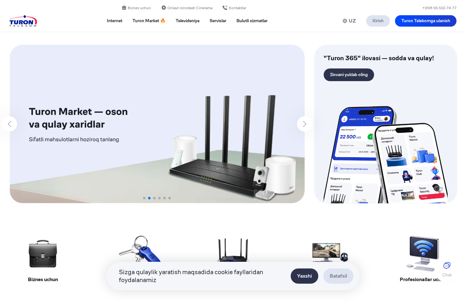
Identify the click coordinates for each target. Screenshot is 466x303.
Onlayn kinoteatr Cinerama (189, 7)
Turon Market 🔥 (149, 20)
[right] (304, 124)
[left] (9, 124)
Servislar (218, 20)
